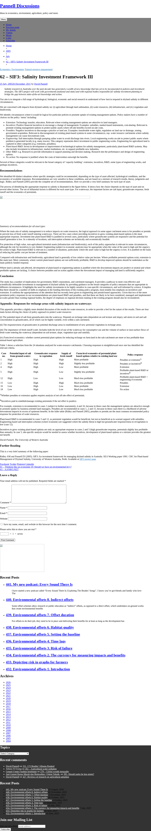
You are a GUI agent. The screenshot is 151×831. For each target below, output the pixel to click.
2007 (8, 733)
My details (11, 30)
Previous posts (12, 27)
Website (3, 518)
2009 (8, 727)
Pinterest (21, 464)
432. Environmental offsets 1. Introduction (38, 669)
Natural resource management (38, 69)
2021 (8, 695)
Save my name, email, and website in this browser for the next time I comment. (40, 524)
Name (3, 507)
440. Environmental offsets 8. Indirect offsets (39, 600)
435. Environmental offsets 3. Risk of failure (39, 648)
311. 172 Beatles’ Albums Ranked (38, 766)
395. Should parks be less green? (79, 774)
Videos (9, 32)
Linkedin (30, 464)
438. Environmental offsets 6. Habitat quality (40, 627)
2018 (8, 703)
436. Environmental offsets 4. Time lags (35, 641)
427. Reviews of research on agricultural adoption (46, 777)
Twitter (13, 464)
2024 (8, 687)
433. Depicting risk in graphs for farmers (37, 662)
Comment (5, 502)
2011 (8, 722)
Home (9, 24)
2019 (8, 701)
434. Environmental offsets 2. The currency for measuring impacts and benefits (65, 655)
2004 (8, 741)
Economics (5, 69)
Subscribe (10, 40)
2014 (8, 714)
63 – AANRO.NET (9, 469)
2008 (8, 730)
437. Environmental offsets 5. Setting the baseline (43, 634)
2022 (8, 693)
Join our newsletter (9, 826)
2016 (8, 709)
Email (3, 513)
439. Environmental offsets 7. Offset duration (40, 615)
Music (9, 35)
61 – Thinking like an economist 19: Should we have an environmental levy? (36, 467)
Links (8, 38)
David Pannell (40, 84)
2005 (8, 738)
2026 (8, 682)
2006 (8, 735)
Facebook (4, 464)
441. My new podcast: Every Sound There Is (39, 584)
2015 (8, 711)
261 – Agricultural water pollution (41, 769)
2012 (8, 719)
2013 (8, 717)
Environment (18, 69)
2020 (8, 698)
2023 (8, 690)
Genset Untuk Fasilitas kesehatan (21, 771)
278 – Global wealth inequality (54, 771)
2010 (8, 725)
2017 (8, 706)
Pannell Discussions (19, 5)
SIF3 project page (87, 459)
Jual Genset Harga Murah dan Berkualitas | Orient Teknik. (33, 774)
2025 (8, 685)
